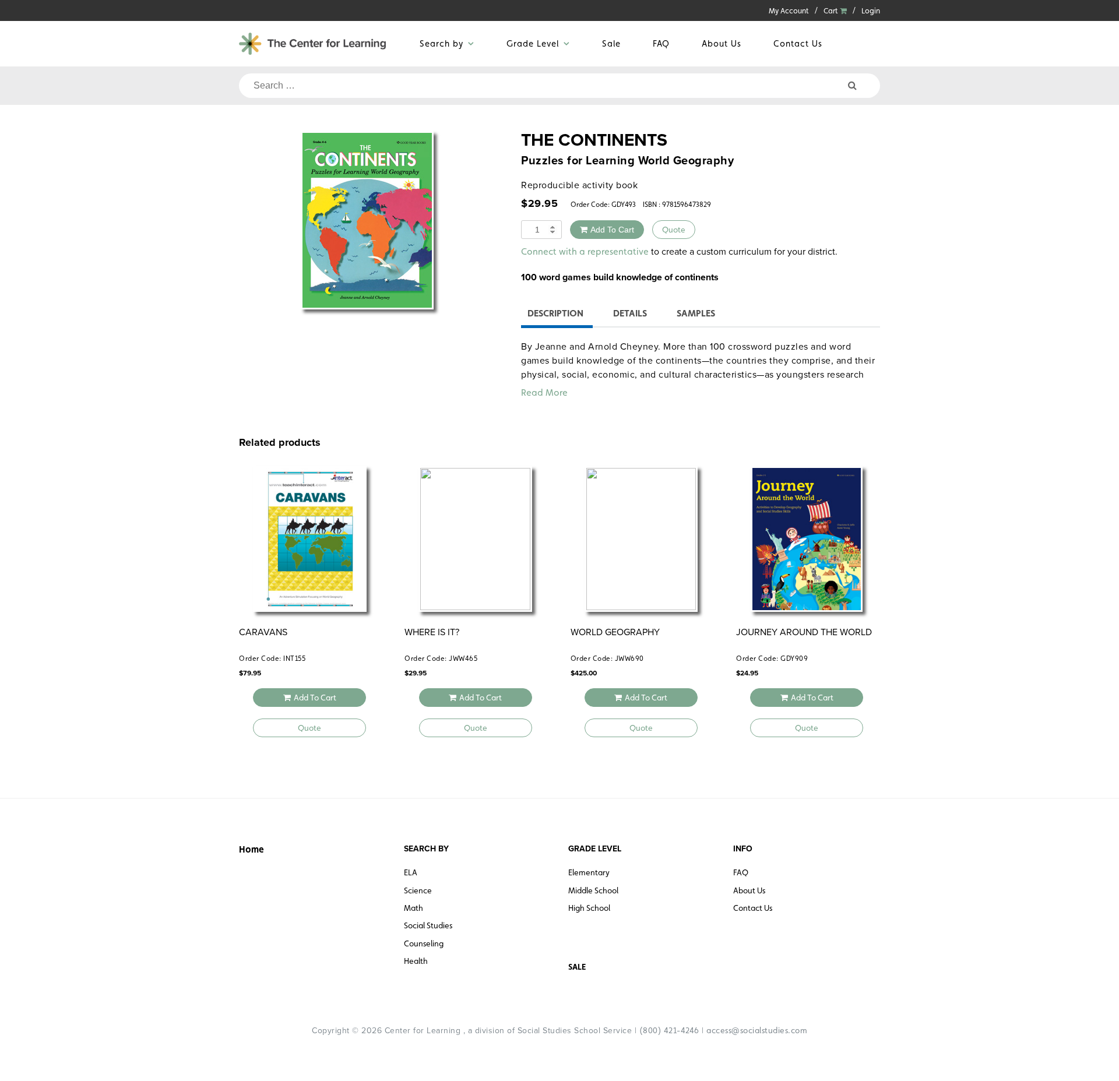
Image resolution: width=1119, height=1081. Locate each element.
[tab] (555, 315)
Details (630, 313)
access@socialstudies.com (756, 1030)
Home (251, 849)
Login (870, 10)
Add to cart (612, 229)
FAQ (661, 43)
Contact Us (797, 43)
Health (416, 961)
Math (413, 908)
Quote (673, 229)
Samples (696, 313)
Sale (611, 43)
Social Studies (428, 925)
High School (589, 908)
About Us (721, 43)
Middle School (593, 890)
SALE (577, 966)
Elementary (589, 872)
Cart (832, 10)
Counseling (424, 943)
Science (418, 890)
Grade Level (532, 43)
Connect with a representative (585, 251)
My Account (789, 10)
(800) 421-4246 (669, 1030)
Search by (441, 43)
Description (555, 313)
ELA (410, 872)
